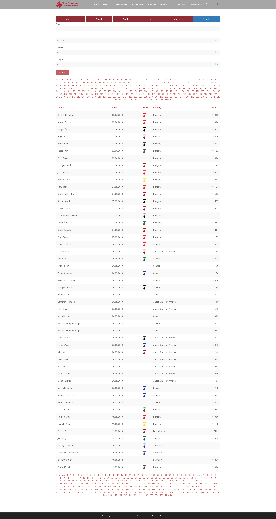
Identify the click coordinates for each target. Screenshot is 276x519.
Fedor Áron (62, 150)
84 (65, 85)
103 (145, 85)
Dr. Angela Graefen (66, 445)
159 (109, 91)
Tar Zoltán (62, 186)
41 (218, 79)
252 (146, 99)
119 (65, 88)
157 (99, 91)
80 (212, 82)
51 (96, 82)
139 (169, 88)
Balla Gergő (62, 158)
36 (198, 79)
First (58, 79)
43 (63, 82)
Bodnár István (64, 179)
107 (166, 85)
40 (214, 79)
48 (84, 82)
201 (164, 94)
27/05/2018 (117, 179)
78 (204, 82)
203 (174, 94)
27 (162, 79)
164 (135, 91)
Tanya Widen (63, 345)
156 (94, 91)
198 (148, 94)
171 (171, 91)
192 (117, 94)
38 (206, 79)
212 (58, 96)
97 (117, 85)
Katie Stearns (63, 251)
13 (106, 79)
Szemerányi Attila (65, 201)
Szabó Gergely (64, 230)
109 (177, 85)
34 (190, 79)
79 (208, 82)
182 (65, 94)
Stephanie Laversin (66, 395)
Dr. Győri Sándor (65, 165)
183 (70, 94)
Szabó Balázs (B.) (65, 194)
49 (88, 82)
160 (114, 91)
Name (59, 24)
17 (122, 79)
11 (98, 79)
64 (148, 82)
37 (202, 79)
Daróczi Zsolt (63, 467)
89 (85, 85)
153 (78, 91)
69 (168, 82)
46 (75, 82)
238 (192, 96)
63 (144, 82)
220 (99, 96)
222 (109, 96)
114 (202, 85)
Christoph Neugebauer (67, 452)
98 (121, 85)
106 (161, 85)
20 (134, 79)
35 (194, 79)
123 (86, 88)
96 (113, 85)
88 (81, 85)
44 (67, 82)
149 (58, 91)
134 (143, 88)
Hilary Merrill (63, 309)
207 (195, 94)
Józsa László (63, 172)
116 (213, 85)
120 (70, 88)
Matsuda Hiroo (64, 380)
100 (130, 85)
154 (83, 91)
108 (171, 85)
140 (174, 88)
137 (158, 88)
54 (108, 82)
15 (114, 79)
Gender (126, 19)
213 (63, 96)
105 (156, 85)
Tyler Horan (62, 359)
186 (86, 94)
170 (166, 91)
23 (146, 79)
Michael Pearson (65, 388)
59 (128, 82)
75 (192, 82)
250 (136, 99)
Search (206, 19)
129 (117, 88)
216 (78, 96)
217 (83, 96)
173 (182, 91)
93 (101, 85)
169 (161, 91)
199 (153, 94)
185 (81, 94)
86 (73, 85)
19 (130, 79)
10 (94, 79)
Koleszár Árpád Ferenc (67, 215)
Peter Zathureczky (65, 402)
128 (112, 88)
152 (73, 91)
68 (164, 82)
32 (182, 79)
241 (208, 96)
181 (60, 94)
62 (140, 82)
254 (156, 99)
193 (122, 94)
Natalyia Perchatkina (67, 280)
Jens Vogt (61, 438)
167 (151, 91)
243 (218, 96)
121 (76, 88)
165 (140, 91)
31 (178, 79)
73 (184, 82)
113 (197, 85)
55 (112, 82)
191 (112, 94)
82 (57, 85)
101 (135, 85)
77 (200, 82)
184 (76, 94)
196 (138, 94)
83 (61, 85)
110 (182, 85)
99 (125, 85)
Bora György (63, 237)
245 (110, 99)
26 (158, 79)
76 (196, 82)
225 (125, 96)
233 (166, 96)
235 (177, 96)
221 (104, 96)
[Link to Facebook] (218, 4)
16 (118, 79)
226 (130, 96)
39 (210, 79)
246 (115, 99)
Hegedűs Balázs (65, 136)
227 (135, 96)
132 (133, 88)
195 (133, 94)
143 (189, 88)
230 (151, 96)
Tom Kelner (62, 337)
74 (188, 82)
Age (152, 19)
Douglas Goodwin (65, 287)
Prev (63, 79)
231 (156, 96)
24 (150, 79)
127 (107, 88)
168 (156, 91)
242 (213, 96)
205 (184, 94)
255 (161, 99)
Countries (70, 19)
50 (92, 82)
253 (151, 99)
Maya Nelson (63, 316)
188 (96, 94)
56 (116, 82)
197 (143, 94)
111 (187, 85)
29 (170, 79)
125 (96, 88)
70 (172, 82)
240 (202, 96)
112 (192, 85)
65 (152, 82)
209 (205, 94)
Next (167, 99)
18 (126, 79)
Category (178, 19)
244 (105, 99)
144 (195, 88)
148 (215, 88)
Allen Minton (63, 352)
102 (140, 85)
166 (145, 91)
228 (140, 96)
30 (174, 79)
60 (132, 82)
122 (81, 88)
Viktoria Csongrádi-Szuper (69, 323)
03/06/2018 (117, 115)
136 (153, 88)
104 (151, 85)
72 (180, 82)
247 (120, 99)
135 (148, 88)
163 (130, 91)
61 (136, 82)
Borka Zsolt (62, 143)
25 (154, 79)
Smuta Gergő (63, 416)
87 (77, 85)
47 (79, 82)
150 (63, 91)
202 (169, 94)
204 (179, 94)
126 (101, 88)
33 (186, 79)
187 (91, 94)
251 (141, 99)
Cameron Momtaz (66, 301)
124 (91, 88)
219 (94, 96)
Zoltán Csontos (64, 273)
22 (142, 79)
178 (208, 91)
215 (73, 96)
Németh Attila (63, 424)
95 (109, 85)
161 (120, 91)
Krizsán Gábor (64, 208)
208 (200, 94)
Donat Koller (63, 258)
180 (218, 91)
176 (197, 91)
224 (120, 96)
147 (210, 88)
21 (138, 79)
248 (125, 99)
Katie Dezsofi (63, 373)
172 (177, 91)
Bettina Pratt (63, 431)
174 (187, 91)
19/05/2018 (117, 409)
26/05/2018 (117, 244)
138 (164, 88)
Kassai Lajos (63, 409)
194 (127, 94)
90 (89, 85)
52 (100, 82)
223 (114, 96)
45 (71, 82)
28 (166, 79)
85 (69, 85)
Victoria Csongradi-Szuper (69, 330)
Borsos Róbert (64, 244)
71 (176, 82)
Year (58, 35)
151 (68, 91)
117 (218, 85)
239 (197, 96)
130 (122, 88)
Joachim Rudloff (64, 459)
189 (101, 94)
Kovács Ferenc (64, 122)
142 (184, 88)
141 (179, 88)
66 (156, 82)
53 (104, 82)
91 (93, 85)
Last (172, 99)
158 (104, 91)
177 (202, 91)
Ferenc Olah (63, 294)
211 (215, 94)
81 (216, 82)
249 (130, 99)
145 (200, 88)
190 (107, 94)
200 (158, 94)
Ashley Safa (62, 366)
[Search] (207, 4)
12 (102, 79)
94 (105, 85)
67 (160, 82)
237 (187, 96)
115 (208, 85)
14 (110, 79)
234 (171, 96)
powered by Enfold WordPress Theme (159, 516)
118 (60, 88)
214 (68, 96)
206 (189, 94)
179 (213, 91)
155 (89, 91)
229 (145, 96)
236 (182, 96)
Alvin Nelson (63, 265)
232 (161, 96)
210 (210, 94)
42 (59, 82)
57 (120, 82)
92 (97, 85)
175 (192, 91)
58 (124, 82)
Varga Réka (62, 129)
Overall (99, 19)
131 (127, 88)
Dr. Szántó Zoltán (65, 115)
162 (125, 91)
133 (138, 88)
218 (89, 96)
